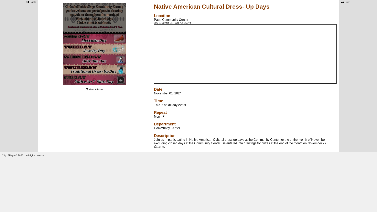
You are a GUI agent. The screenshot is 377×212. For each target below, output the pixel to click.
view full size (96, 89)
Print (347, 2)
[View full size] (94, 83)
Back (32, 2)
